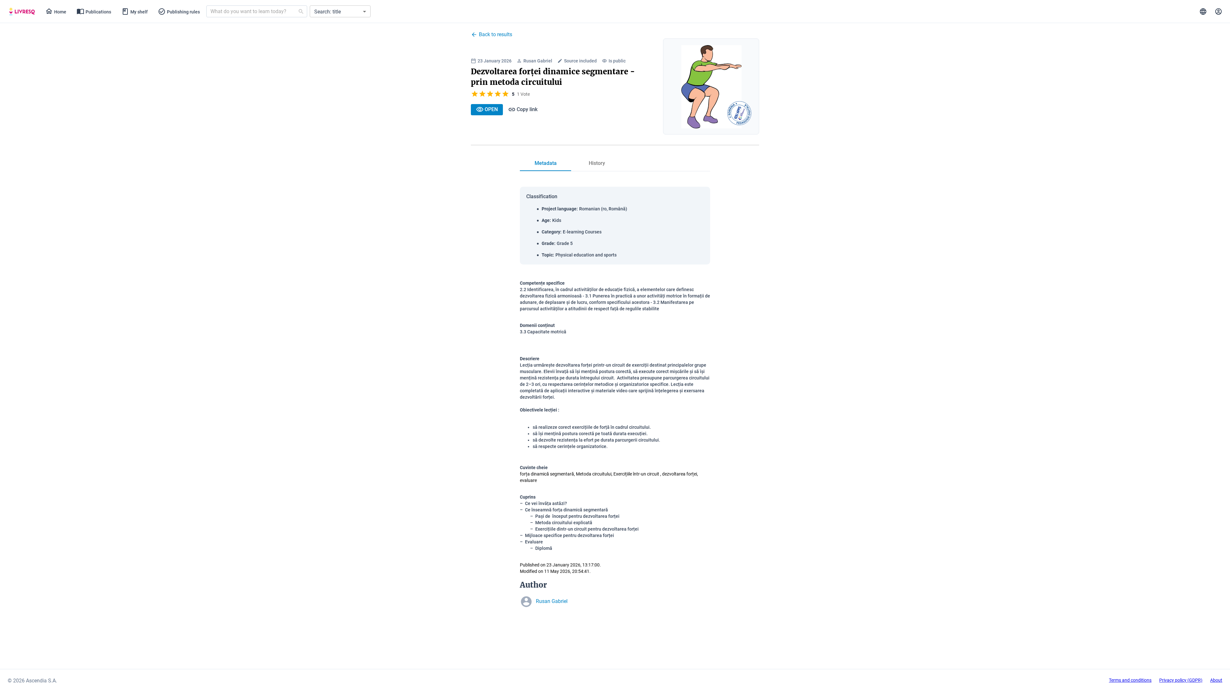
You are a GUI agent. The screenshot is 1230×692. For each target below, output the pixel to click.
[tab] (22, 11)
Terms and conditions (1130, 680)
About (1216, 680)
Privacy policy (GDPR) (1180, 680)
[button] (340, 11)
